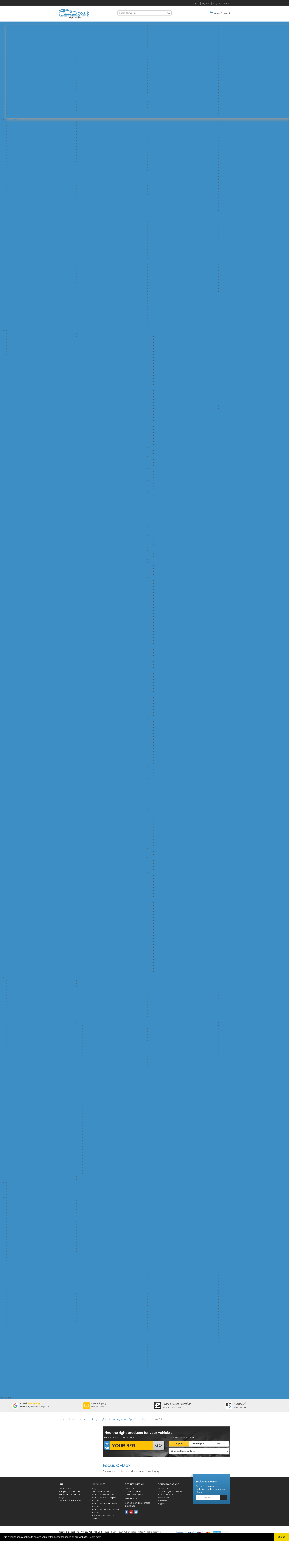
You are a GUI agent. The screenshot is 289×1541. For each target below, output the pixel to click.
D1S (80, 225)
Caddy (159, 911)
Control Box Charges (161, 1227)
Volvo (88, 1170)
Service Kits (14, 1320)
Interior (12, 1233)
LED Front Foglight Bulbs (20, 125)
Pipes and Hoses (159, 1260)
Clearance (14, 1375)
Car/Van (179, 1443)
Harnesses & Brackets (20, 354)
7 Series (160, 399)
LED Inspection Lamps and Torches (168, 1354)
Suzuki (88, 1158)
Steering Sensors (159, 1326)
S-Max (159, 517)
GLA (158, 616)
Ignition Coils (156, 1299)
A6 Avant (160, 366)
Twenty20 (84, 267)
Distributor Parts (158, 1293)
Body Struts (156, 1200)
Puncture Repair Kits (231, 992)
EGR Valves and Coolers (163, 1236)
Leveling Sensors (229, 1320)
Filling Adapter (15, 1305)
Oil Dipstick (155, 1251)
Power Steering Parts (161, 1317)
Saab (88, 1143)
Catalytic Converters (232, 1221)
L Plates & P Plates (17, 1062)
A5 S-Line (160, 360)
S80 (158, 881)
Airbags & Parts (229, 1293)
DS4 (158, 471)
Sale (10, 1369)
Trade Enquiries (133, 1491)
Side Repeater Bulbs (19, 59)
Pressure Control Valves (233, 1287)
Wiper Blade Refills (230, 288)
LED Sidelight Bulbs (18, 128)
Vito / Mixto (161, 640)
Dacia (88, 1055)
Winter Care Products (19, 1001)
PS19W (153, 167)
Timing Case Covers (90, 1206)
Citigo (159, 812)
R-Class (160, 622)
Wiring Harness (87, 1248)
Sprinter (160, 628)
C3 (157, 432)
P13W (152, 164)
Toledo (159, 803)
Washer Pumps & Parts (91, 1357)
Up (157, 965)
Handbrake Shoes (230, 1215)
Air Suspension (228, 1311)
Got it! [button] (281, 1537)
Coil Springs (227, 1317)
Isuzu (87, 1086)
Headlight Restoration (19, 995)
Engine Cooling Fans (90, 1302)
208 (158, 679)
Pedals (153, 1206)
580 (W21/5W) (228, 65)
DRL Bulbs (13, 41)
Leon (158, 794)
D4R (81, 240)
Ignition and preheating (21, 1230)
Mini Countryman (165, 652)
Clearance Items (134, 1494)
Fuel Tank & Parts (229, 1281)
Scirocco (160, 941)
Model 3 (160, 851)
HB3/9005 (155, 246)
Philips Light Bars (17, 351)
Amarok (160, 902)
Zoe (158, 760)
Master (159, 736)
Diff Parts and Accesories (21, 1299)
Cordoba (161, 788)
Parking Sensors (229, 1044)
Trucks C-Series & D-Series (170, 748)
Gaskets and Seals (160, 1242)
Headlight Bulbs (16, 26)
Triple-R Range (228, 393)
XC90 (158, 893)
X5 (157, 411)
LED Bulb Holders (17, 164)
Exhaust (12, 1215)
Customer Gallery (101, 1491)
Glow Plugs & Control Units (164, 1296)
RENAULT (154, 718)
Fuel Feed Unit (228, 1269)
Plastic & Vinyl (157, 1004)
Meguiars (225, 980)
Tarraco (160, 800)
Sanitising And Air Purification (23, 998)
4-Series (160, 769)
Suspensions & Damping (21, 1239)
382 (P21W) (155, 59)
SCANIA (153, 766)
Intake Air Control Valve (162, 1245)
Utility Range (227, 396)
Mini (152, 646)
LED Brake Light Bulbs (19, 140)
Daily (158, 529)
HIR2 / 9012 (84, 125)
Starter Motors (86, 1239)
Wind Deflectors (16, 1028)
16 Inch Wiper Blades (160, 285)
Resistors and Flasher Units (22, 167)
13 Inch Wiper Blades (160, 276)
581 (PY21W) (156, 65)
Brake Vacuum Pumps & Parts (237, 1209)
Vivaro (159, 866)
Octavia (160, 827)
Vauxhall (154, 857)
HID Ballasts (227, 225)
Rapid (159, 830)
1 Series (159, 390)
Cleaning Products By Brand (23, 986)
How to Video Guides (103, 1494)
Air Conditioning (87, 1293)
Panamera (161, 709)
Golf (158, 923)
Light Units (13, 330)
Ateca (159, 785)
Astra (158, 860)
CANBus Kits (227, 378)
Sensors (154, 1263)
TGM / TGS (161, 568)
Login (195, 3)
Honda (88, 1077)
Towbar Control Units (19, 1345)
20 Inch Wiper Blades (161, 297)
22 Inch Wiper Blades (161, 303)
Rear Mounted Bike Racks (163, 1031)
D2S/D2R (154, 255)
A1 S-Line (160, 339)
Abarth (88, 1025)
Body (11, 1203)
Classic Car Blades (231, 285)
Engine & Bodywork (160, 1013)
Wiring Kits (226, 399)
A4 (157, 354)
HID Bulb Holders (229, 228)
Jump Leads (156, 1059)
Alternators (85, 1224)
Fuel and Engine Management (24, 1221)
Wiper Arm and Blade (232, 282)
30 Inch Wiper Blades (161, 321)
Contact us (65, 1488)
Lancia (153, 550)
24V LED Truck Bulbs (18, 170)
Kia (86, 1098)
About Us (129, 1488)
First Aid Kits (227, 1059)
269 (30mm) (85, 191)
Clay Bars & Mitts (159, 986)
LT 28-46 (160, 929)
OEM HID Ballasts (229, 240)
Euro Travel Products (231, 1032)
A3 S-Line (160, 348)
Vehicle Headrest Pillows (233, 1068)
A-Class (160, 583)
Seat (152, 779)
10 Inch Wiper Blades (160, 267)
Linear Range (227, 384)
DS (151, 468)
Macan (159, 706)
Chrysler (89, 1046)
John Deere (156, 547)
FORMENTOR (162, 450)
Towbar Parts (15, 1242)
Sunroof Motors (229, 1302)
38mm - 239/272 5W (19, 107)
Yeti (157, 842)
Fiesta (159, 499)
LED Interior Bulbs (17, 155)
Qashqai (160, 664)
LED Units (12, 161)
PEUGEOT (154, 670)
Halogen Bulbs (15, 23)
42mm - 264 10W (17, 110)
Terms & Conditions (69, 1532)
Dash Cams (14, 1034)
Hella (81, 279)
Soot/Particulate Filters (232, 1248)
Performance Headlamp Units (24, 333)
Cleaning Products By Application (26, 983)
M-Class (160, 619)
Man (87, 1107)
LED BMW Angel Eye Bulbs (92, 209)
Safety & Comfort (17, 1052)
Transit (159, 520)
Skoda (88, 1149)
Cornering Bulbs (16, 32)
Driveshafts (14, 1302)
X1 (157, 405)
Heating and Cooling (19, 1227)
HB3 (81, 53)
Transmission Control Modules (24, 1326)
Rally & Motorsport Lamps (234, 369)
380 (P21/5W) (227, 59)
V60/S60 (160, 887)
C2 (157, 429)
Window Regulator (159, 1212)
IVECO (88, 1089)
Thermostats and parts (91, 1314)
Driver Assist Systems (90, 1233)
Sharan (159, 944)
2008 (158, 673)
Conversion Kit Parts (19, 228)
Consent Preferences (70, 1500)
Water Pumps (157, 1275)
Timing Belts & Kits (88, 1203)
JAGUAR (154, 535)
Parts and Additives (231, 1242)
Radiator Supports (159, 1209)
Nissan (153, 658)
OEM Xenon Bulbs (17, 1387)
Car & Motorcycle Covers (21, 992)
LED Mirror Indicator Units (21, 342)
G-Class (160, 610)
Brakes (12, 1206)
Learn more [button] (95, 1537)
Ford (152, 492)
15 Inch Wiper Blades (160, 282)
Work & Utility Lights (231, 372)
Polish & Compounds (161, 983)
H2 (80, 29)
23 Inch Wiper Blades (161, 306)
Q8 (157, 381)
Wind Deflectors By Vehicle (235, 1022)
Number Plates (16, 1254)
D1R (80, 222)
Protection (155, 1357)
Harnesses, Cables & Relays (235, 222)
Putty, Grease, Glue (160, 1360)
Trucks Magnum (164, 751)
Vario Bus (161, 637)
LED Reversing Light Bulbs (21, 149)
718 (157, 697)
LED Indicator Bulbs (18, 131)
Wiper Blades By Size (19, 267)
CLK (158, 601)
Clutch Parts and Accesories (23, 1296)
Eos (158, 917)
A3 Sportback (163, 351)
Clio (158, 724)
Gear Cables (15, 1311)
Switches (83, 1245)
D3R (81, 234)
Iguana (83, 273)
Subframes (226, 1329)
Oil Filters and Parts (231, 1260)
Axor (158, 589)
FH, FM (159, 878)
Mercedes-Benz (93, 1113)
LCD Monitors (228, 1041)
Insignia (160, 863)
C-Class (160, 595)
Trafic (159, 745)
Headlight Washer (88, 1345)
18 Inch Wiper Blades (160, 291)
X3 (157, 408)
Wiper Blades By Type (19, 270)
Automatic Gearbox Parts (22, 1293)
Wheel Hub (226, 1338)
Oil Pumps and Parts (161, 1257)
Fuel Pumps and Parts (232, 1275)
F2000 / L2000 (163, 565)
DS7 (158, 474)
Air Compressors (230, 989)
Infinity (88, 1083)
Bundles (154, 1007)
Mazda (88, 1110)
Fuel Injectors (228, 1272)
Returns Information (69, 1494)
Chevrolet (90, 1043)
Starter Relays (86, 1242)
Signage (12, 1257)
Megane (160, 739)
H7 (80, 38)
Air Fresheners (15, 980)
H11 (80, 47)
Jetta (158, 926)
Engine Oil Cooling (88, 1305)
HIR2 (81, 59)
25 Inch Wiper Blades (161, 312)
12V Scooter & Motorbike (21, 71)
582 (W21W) (156, 68)
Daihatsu (90, 1062)
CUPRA (153, 447)
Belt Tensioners (87, 1200)
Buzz (158, 908)
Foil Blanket (226, 1062)
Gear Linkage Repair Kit (20, 1314)
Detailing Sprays (158, 998)
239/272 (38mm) (88, 185)
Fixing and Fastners (160, 1345)
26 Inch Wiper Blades (161, 315)
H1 (80, 26)
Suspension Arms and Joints (236, 1332)
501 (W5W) (226, 50)
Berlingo (160, 426)
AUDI (152, 333)
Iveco (153, 526)
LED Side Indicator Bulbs (21, 152)
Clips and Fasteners (160, 1203)
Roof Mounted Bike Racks (163, 1034)
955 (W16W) (85, 86)
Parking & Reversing (18, 1040)
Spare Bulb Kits (228, 1035)
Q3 (157, 375)
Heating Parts (86, 1308)
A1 (157, 336)
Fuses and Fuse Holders (162, 1348)
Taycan (160, 712)
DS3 (158, 441)
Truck (219, 1443)
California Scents (88, 980)
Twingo (159, 757)
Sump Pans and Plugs (161, 1266)
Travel (11, 1019)
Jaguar (89, 1092)
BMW (152, 387)
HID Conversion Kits (18, 225)
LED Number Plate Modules (235, 342)
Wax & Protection (159, 989)
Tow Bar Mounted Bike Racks (165, 1037)
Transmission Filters (231, 1263)
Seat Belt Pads (228, 1071)
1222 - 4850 (162, 580)
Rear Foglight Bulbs (18, 44)
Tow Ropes (155, 1080)
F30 (157, 402)
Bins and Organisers (19, 1049)
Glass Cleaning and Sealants (165, 995)
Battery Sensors (87, 1227)
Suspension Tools (230, 1335)
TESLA (152, 848)
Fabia (159, 818)
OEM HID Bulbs (15, 222)
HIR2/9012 (154, 252)
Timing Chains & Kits (90, 1209)
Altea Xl (159, 782)
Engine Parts (14, 1212)
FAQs (61, 1497)
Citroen (89, 1049)
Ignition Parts (157, 1302)
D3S (81, 237)
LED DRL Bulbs (15, 134)
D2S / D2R (84, 155)
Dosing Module (229, 1224)
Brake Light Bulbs (17, 47)
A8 (157, 372)
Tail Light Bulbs (16, 50)
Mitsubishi (90, 1122)
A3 (157, 345)
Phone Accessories (18, 1059)
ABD (81, 276)
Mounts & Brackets (231, 387)
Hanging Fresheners (89, 983)
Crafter (159, 914)
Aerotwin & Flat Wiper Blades (236, 264)
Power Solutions (16, 1043)
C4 (157, 435)
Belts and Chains (17, 1200)
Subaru (89, 1155)
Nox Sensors (227, 1284)
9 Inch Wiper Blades (160, 264)
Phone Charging (229, 1077)
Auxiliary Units (15, 345)
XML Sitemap (102, 1532)
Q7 (157, 378)
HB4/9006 (155, 249)
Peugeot (89, 1128)
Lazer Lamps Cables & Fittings (237, 405)
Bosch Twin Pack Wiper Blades (237, 273)
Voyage (160, 968)
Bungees (154, 1077)
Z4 (157, 417)
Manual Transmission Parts (22, 1317)
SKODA (153, 809)
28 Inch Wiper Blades (161, 318)
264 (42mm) (85, 188)
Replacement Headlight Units (23, 336)
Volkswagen (85, 333)
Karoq (159, 821)
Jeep (87, 1095)
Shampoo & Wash (159, 980)
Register (205, 3)
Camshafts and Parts (161, 1224)
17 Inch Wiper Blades (160, 288)
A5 (157, 357)
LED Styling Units (87, 213)
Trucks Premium (164, 754)
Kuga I (159, 511)
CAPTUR (160, 721)
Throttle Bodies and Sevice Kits (166, 1269)
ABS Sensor (226, 1200)
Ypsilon (159, 553)
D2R (81, 228)
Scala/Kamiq (163, 836)
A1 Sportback (162, 342)
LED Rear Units (15, 339)
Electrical (13, 1209)
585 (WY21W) (156, 71)
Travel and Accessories (20, 1393)
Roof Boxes (14, 1025)
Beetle (159, 905)
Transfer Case (15, 1323)
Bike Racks (13, 1031)
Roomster (161, 833)
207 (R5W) (226, 44)
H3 (80, 32)
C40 (158, 875)
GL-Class (161, 613)
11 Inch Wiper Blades (160, 270)
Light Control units (230, 1348)
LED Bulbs (13, 119)
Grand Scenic (163, 730)
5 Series (160, 396)
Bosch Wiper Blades (89, 264)
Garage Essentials (18, 1248)
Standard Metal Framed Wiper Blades (241, 267)
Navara (160, 661)
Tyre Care (13, 989)
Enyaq (159, 815)
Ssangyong (91, 1152)
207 (157, 676)
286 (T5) (12, 209)
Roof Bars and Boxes (19, 1390)
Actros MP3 (162, 586)
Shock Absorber (229, 1323)
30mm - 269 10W (17, 104)
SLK (157, 625)
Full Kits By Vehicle (88, 1022)
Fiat (152, 480)
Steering (12, 1236)
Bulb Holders (227, 1345)
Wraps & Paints (16, 1004)
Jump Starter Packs (18, 1191)
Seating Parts (228, 1299)
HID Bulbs (225, 231)
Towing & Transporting (20, 1055)
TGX (158, 571)
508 (158, 688)
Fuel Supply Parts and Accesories (238, 1278)
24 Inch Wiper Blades (161, 309)
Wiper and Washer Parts (21, 1245)
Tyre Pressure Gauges (232, 995)
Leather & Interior (159, 1001)
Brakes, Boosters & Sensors (235, 1212)
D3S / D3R (84, 158)
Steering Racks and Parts (163, 1323)
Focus (159, 502)
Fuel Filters (226, 1257)
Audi (223, 348)
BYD (87, 1037)
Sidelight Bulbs (16, 35)
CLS (158, 604)
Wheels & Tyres (158, 992)
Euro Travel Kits (228, 1029)
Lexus (88, 1104)
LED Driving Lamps (230, 366)
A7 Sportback (163, 369)
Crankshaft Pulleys (159, 1233)
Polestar (89, 1131)
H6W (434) (226, 53)
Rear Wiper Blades (230, 270)
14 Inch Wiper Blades (160, 279)
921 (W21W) (226, 92)
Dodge (88, 1065)
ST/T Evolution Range (231, 390)
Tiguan (159, 947)
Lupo (158, 932)
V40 (158, 884)
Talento (160, 486)
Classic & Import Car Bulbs (22, 68)
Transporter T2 (163, 956)
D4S (81, 243)
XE (157, 538)
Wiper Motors (86, 1354)
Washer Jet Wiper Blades (234, 276)
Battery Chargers (159, 1056)
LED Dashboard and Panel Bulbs (25, 158)
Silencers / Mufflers (230, 1245)
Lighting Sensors (229, 1351)
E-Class (160, 607)
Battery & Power (16, 1182)
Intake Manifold (158, 1248)
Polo (158, 938)
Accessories (156, 1010)
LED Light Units (15, 1384)
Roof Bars (13, 1022)
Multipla (160, 483)
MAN (152, 562)
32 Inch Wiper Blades (161, 324)
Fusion (159, 505)
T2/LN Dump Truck (165, 631)
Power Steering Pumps (162, 1320)
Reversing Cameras (231, 1050)
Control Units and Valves (92, 1296)
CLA (158, 598)
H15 (80, 50)
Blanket (224, 1056)
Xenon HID (13, 219)
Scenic (159, 742)
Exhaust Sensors (229, 1233)
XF (157, 462)
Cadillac (89, 1040)
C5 (157, 438)
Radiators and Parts (89, 1311)
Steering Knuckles (230, 1326)
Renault (89, 1137)
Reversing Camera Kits (233, 1047)
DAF (152, 456)
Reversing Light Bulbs (19, 56)
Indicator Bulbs (16, 38)
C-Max (159, 496)
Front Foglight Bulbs (18, 29)
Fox (157, 920)
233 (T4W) (226, 47)
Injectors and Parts (231, 1236)
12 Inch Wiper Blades (160, 273)
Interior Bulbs (15, 62)
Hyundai (89, 1080)
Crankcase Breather (160, 1230)
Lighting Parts (15, 1260)
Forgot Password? (221, 3)
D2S (81, 231)
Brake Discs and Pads (232, 1203)
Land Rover (156, 559)
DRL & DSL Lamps (229, 363)
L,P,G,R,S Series (163, 772)
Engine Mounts (157, 1239)
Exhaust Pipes (228, 1230)
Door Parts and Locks (232, 1296)
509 (10, 213)
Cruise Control (86, 1230)
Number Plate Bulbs (18, 53)
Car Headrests (16, 1046)
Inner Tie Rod (156, 1314)
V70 (158, 890)
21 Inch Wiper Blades (160, 300)
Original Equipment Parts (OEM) (25, 231)
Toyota (89, 1161)
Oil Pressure (156, 1254)
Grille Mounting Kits (231, 381)
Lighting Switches (230, 1354)
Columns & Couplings (161, 1311)
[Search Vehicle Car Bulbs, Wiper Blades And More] (169, 13)
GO (158, 1445)
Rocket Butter (228, 983)
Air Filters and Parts (231, 1254)
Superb (159, 839)
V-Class (160, 634)
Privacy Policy (88, 1532)
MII (157, 797)
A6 (157, 363)
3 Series (160, 393)
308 (158, 682)
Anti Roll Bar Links (229, 1314)
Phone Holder (228, 1080)
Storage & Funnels (159, 1363)
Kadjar (159, 733)
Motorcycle (198, 1443)
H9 (80, 44)
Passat (159, 935)
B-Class (160, 592)
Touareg (160, 950)
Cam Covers (156, 1221)
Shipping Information (70, 1491)
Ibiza (158, 791)
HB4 (81, 56)
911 (157, 700)
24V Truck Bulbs (16, 77)
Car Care (13, 977)
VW (151, 899)
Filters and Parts (16, 1308)
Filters (11, 1218)
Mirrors (12, 1251)
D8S (81, 249)
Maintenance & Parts (19, 1197)
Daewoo (89, 1059)
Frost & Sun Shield (230, 1065)
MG (87, 1116)
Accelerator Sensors (90, 1221)
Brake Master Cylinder (232, 1206)
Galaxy (159, 508)
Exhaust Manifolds (230, 1227)
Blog (94, 1488)
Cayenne (161, 703)
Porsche (154, 694)
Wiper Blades (15, 261)
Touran (159, 953)
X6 (157, 414)
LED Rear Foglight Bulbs (20, 137)
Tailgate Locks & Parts (232, 1305)
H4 (80, 35)
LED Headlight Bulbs (18, 122)
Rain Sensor (85, 1348)
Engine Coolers (87, 1299)
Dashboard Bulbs (17, 65)
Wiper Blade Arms (230, 279)
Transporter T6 (163, 962)
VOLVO (153, 872)
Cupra (88, 1052)
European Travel (17, 1037)
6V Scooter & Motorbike (20, 74)
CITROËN (154, 423)
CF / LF (159, 459)
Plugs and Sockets (89, 1236)
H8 (80, 41)
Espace (160, 727)
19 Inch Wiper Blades (160, 294)
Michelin (83, 270)
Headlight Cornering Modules (236, 237)
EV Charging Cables (19, 1188)
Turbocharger (157, 1272)
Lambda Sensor (229, 1239)
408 (158, 685)
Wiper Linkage (86, 1351)
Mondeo (160, 514)
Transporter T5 (163, 959)
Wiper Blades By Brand (20, 264)
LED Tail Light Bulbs (18, 143)
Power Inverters (158, 1062)
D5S (81, 246)
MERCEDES (155, 577)
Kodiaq (159, 824)
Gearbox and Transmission (22, 1224)
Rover (88, 1140)
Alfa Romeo (91, 1028)
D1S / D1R (83, 152)
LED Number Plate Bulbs (20, 146)
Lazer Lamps (15, 348)
